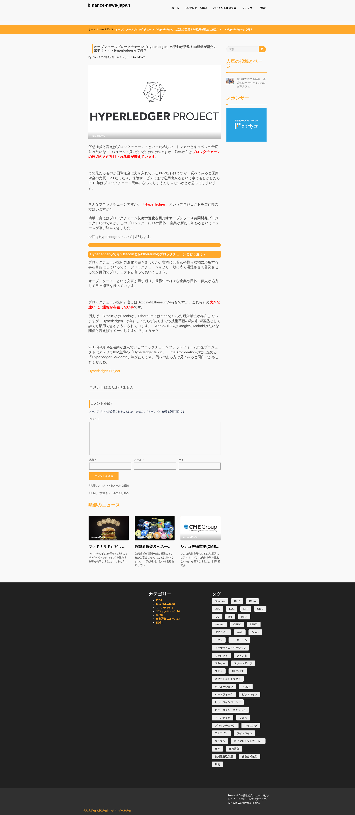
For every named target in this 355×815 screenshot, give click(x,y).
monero (219, 624)
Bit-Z (237, 601)
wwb (240, 632)
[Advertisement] (246, 197)
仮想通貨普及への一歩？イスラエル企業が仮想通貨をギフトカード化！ (155, 547)
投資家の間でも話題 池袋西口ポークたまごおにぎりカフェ (251, 83)
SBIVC (254, 624)
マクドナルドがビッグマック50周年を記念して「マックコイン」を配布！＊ (109, 547)
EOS (231, 608)
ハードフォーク (224, 694)
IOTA (244, 616)
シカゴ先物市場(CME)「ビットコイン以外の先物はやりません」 (200, 547)
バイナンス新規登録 (224, 7)
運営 (263, 7)
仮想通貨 (234, 748)
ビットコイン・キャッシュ (230, 709)
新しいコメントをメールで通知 (110, 485)
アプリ (219, 639)
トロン (246, 686)
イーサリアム (239, 639)
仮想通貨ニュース (168, 618)
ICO (159, 600)
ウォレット (221, 655)
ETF (245, 608)
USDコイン (221, 632)
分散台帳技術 (249, 756)
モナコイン (221, 733)
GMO (260, 608)
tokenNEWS (106, 29)
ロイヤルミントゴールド (248, 741)
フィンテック (164, 607)
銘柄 (159, 622)
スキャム (220, 663)
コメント (94, 419)
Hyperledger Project (104, 371)
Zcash (255, 632)
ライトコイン (244, 733)
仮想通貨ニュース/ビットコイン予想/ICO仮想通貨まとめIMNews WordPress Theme (248, 799)
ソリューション (224, 686)
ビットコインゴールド (228, 702)
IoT (230, 616)
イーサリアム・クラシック (230, 647)
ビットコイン (249, 694)
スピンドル (237, 671)
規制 (217, 764)
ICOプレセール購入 (196, 7)
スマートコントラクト (228, 678)
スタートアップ (243, 663)
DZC (217, 608)
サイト (182, 459)
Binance (220, 601)
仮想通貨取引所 (224, 756)
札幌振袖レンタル (107, 810)
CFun (252, 601)
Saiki (95, 57)
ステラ (219, 671)
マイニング (250, 725)
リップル (220, 741)
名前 (92, 459)
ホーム (175, 7)
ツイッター (248, 7)
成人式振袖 (89, 810)
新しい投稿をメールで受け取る (110, 493)
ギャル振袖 (124, 810)
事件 (159, 615)
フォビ (243, 717)
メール (138, 459)
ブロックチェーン (168, 611)
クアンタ (242, 655)
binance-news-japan (109, 5)
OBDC (237, 624)
